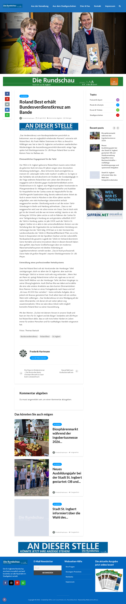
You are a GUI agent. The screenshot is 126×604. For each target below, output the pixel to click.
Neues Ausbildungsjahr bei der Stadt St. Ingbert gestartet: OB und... (67, 475)
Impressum (110, 6)
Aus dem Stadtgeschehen (64, 6)
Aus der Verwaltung (39, 6)
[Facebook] (5, 582)
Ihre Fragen (70, 567)
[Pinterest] (17, 582)
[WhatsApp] (23, 582)
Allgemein (24, 96)
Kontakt (97, 6)
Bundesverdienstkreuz (29, 336)
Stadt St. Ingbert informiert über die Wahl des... (66, 513)
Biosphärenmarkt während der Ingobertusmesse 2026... (65, 435)
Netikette (69, 577)
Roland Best (44, 336)
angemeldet (33, 399)
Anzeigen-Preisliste (73, 572)
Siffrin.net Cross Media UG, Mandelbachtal (62, 600)
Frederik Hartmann (28, 118)
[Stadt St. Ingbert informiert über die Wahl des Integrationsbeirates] (32, 517)
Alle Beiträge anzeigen (39, 358)
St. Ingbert (56, 336)
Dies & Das (85, 6)
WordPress (94, 600)
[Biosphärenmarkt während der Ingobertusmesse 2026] (32, 437)
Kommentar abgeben (55, 118)
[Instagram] (11, 582)
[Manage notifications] (4, 600)
